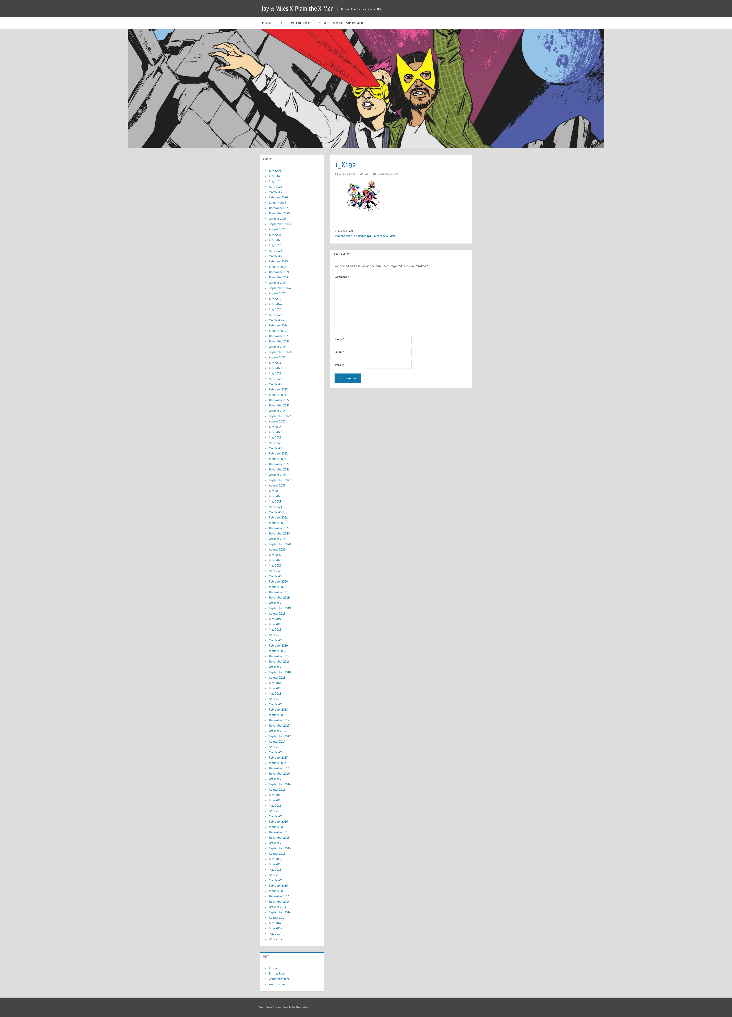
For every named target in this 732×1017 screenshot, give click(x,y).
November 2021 (279, 469)
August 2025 (277, 229)
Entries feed (277, 973)
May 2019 (275, 629)
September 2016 (280, 784)
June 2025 (275, 240)
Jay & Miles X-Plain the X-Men (298, 8)
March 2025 (276, 256)
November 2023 (279, 341)
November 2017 (279, 725)
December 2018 (279, 656)
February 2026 (278, 197)
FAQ (282, 23)
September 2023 (280, 352)
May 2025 (275, 245)
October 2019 (278, 603)
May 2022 (275, 437)
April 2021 (275, 507)
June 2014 (275, 928)
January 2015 (277, 891)
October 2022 (277, 411)
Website (339, 365)
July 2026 (275, 170)
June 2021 (275, 496)
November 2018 (279, 661)
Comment (342, 277)
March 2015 (276, 880)
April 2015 (275, 875)
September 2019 (280, 608)
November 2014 (279, 901)
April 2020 (275, 571)
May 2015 (275, 869)
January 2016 (277, 827)
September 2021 (280, 480)
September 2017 (280, 736)
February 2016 (278, 821)
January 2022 (277, 459)
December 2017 (279, 720)
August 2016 (277, 789)
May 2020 (275, 565)
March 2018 (276, 704)
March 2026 (276, 192)
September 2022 (280, 416)
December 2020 (279, 528)
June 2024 (275, 304)
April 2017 (275, 747)
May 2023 (275, 373)
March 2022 (276, 448)
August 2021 (277, 485)
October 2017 (277, 731)
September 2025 (280, 224)
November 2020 (279, 533)
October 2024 (278, 283)
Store (322, 23)
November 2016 (279, 773)
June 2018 (275, 688)
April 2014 (275, 939)
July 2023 (275, 363)
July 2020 (275, 555)
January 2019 (277, 651)
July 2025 (275, 234)
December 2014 (279, 896)
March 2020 (276, 576)
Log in (273, 968)
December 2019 (279, 592)
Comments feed (279, 979)
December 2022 (279, 400)
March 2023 (276, 384)
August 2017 (277, 741)
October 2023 (277, 347)
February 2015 (278, 885)
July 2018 (275, 683)
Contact (267, 23)
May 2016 (275, 805)
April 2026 (275, 186)
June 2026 (275, 176)
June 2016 (275, 800)
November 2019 (279, 597)
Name (339, 339)
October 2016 (278, 779)
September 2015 (280, 848)
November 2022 (279, 405)
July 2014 (275, 923)
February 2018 (278, 709)
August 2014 (277, 917)
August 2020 (277, 549)
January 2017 (277, 763)
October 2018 (278, 667)
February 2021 (278, 517)
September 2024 (280, 288)
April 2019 (275, 635)
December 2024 (279, 272)
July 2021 (275, 491)
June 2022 (275, 432)
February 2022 (278, 453)
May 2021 (275, 501)
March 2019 (276, 640)
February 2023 (278, 389)
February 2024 (278, 325)
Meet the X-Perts (301, 23)
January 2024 (277, 331)
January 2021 (277, 523)
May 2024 (275, 309)
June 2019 (275, 624)
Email (339, 352)
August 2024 (277, 293)
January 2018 (277, 715)
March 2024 (276, 320)
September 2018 (280, 672)
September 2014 (280, 912)
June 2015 (275, 864)
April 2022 (275, 443)
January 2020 (277, 587)
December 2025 (279, 208)
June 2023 (275, 368)
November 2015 (279, 837)
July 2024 (275, 299)
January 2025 (277, 266)
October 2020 (278, 539)
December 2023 (279, 336)
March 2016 (276, 816)
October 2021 (277, 475)
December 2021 (279, 464)
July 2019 (275, 619)
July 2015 (275, 859)
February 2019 (278, 645)
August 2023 (277, 357)
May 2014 (275, 933)
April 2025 (275, 250)
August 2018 (277, 677)
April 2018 (275, 699)
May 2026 (275, 181)
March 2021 (276, 512)
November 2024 (279, 277)
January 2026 (277, 202)
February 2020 (278, 581)
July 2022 (275, 427)
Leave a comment (388, 174)
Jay (366, 174)
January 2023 (277, 395)
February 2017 (278, 757)
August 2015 (277, 853)
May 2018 (275, 693)
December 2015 (279, 832)
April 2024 (275, 315)
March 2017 (276, 752)
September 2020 (280, 544)
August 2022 (277, 421)
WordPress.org (278, 984)
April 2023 (275, 379)
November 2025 (279, 213)
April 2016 (275, 811)
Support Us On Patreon (348, 23)
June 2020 (275, 560)
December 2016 (279, 768)
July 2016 (275, 795)
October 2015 (278, 843)
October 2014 (278, 907)
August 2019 (277, 613)
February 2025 (278, 261)
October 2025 (278, 218)
